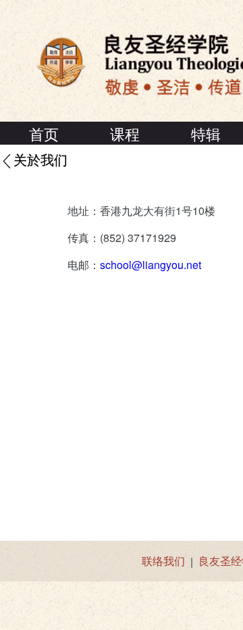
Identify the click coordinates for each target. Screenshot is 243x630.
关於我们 (41, 161)
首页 (44, 133)
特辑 (206, 133)
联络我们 (163, 560)
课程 (125, 133)
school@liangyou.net (150, 264)
